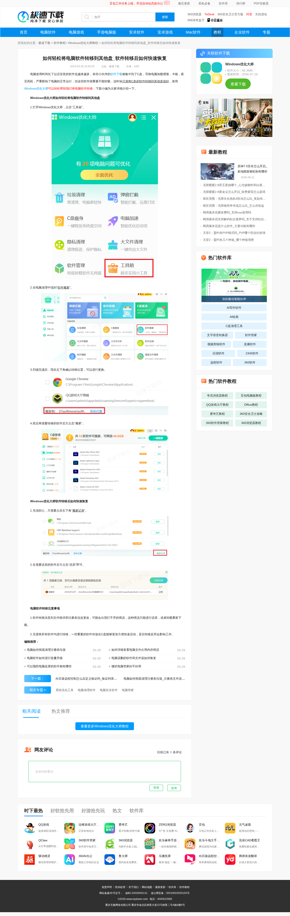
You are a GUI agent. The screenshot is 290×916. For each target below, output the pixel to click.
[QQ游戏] (29, 828)
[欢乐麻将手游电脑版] (150, 844)
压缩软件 (218, 353)
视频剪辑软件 (216, 344)
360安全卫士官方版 (230, 14)
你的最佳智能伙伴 (234, 299)
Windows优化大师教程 (83, 43)
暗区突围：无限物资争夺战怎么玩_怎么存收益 (233, 205)
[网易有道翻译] (230, 859)
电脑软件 (48, 32)
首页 (23, 32)
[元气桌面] (230, 828)
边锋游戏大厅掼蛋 (90, 824)
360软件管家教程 (217, 423)
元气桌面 (245, 824)
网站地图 (147, 887)
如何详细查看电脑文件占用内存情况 (135, 649)
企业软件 (242, 32)
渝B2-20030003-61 (136, 893)
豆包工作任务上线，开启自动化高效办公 (136, 3)
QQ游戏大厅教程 (217, 404)
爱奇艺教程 (217, 413)
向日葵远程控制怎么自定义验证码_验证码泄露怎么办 (91, 678)
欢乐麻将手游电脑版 (172, 840)
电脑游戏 (76, 32)
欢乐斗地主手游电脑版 (212, 840)
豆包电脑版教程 (251, 395)
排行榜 (240, 3)
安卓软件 (136, 32)
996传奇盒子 (195, 20)
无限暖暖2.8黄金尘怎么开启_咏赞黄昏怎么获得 (234, 192)
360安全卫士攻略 (251, 413)
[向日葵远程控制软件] (190, 859)
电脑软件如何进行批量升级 (45, 658)
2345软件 (252, 353)
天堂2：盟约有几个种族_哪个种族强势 (228, 239)
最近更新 (184, 3)
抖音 (249, 14)
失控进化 (261, 14)
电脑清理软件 (87, 690)
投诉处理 (120, 887)
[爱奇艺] (109, 828)
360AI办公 (85, 856)
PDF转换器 (261, 3)
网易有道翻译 (248, 856)
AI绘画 (234, 316)
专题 (266, 32)
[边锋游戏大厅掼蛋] (69, 828)
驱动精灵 (44, 856)
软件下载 (116, 74)
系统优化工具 (64, 690)
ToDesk (209, 14)
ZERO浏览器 (167, 824)
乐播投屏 (165, 856)
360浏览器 (194, 14)
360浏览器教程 (251, 423)
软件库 (223, 3)
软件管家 (251, 335)
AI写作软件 (234, 307)
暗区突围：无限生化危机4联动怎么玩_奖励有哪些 (236, 198)
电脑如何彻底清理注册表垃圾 (46, 649)
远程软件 (216, 362)
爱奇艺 (123, 824)
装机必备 (204, 3)
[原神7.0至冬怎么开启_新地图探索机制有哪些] (217, 171)
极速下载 (44, 43)
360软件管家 (87, 840)
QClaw (42, 840)
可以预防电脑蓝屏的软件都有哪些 (49, 666)
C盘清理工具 (234, 326)
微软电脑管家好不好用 (126, 666)
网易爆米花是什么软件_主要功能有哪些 (229, 226)
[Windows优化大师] (211, 73)
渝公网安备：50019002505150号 (170, 893)
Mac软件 (193, 32)
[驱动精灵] (29, 859)
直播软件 (250, 344)
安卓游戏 (165, 32)
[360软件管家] (69, 844)
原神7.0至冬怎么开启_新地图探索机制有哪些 (252, 168)
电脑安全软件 (109, 690)
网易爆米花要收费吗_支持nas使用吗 (227, 212)
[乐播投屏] (150, 859)
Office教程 (251, 404)
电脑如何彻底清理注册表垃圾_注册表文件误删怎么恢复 (160, 678)
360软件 (249, 362)
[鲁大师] (109, 859)
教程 (217, 32)
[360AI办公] (69, 859)
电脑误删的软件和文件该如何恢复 (133, 658)
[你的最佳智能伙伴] (234, 285)
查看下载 (238, 84)
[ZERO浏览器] (150, 828)
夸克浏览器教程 (217, 395)
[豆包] (190, 828)
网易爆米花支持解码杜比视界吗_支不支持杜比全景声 (238, 219)
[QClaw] (29, 844)
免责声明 (107, 887)
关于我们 (133, 887)
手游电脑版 (106, 32)
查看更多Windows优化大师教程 (105, 726)
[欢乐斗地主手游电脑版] (190, 844)
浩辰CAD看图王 (249, 840)
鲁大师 (123, 856)
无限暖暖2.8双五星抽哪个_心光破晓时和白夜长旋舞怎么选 (241, 185)
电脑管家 (128, 690)
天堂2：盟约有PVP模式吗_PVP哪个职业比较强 (234, 232)
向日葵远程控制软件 (212, 856)
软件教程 (60, 43)
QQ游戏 (43, 824)
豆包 (202, 824)
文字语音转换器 (217, 335)
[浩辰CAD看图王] (230, 844)
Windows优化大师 (36, 88)
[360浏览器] (109, 844)
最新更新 (160, 887)
